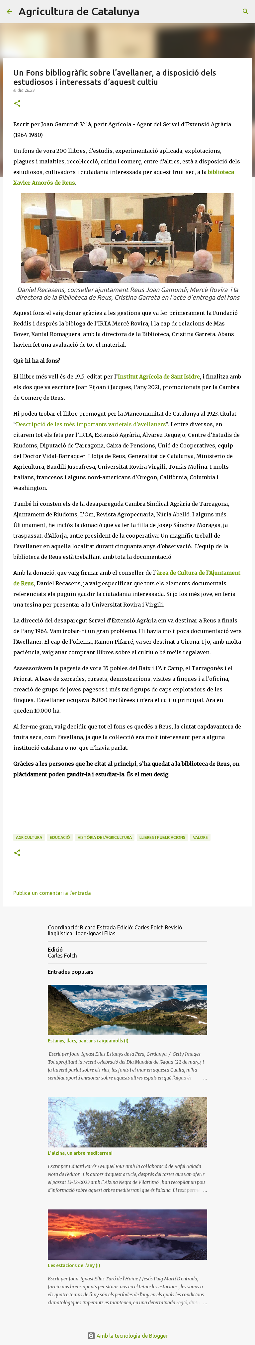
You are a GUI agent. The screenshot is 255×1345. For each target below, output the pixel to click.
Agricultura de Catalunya (79, 11)
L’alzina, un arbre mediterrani (80, 1153)
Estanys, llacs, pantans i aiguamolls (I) (88, 1040)
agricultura (29, 837)
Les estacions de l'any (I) (74, 1265)
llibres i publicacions (162, 837)
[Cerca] (149, 12)
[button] (17, 103)
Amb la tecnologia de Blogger (131, 1336)
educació (60, 837)
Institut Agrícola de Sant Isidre (159, 376)
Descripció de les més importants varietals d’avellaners (91, 424)
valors (200, 837)
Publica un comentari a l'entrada (52, 893)
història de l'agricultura (105, 837)
